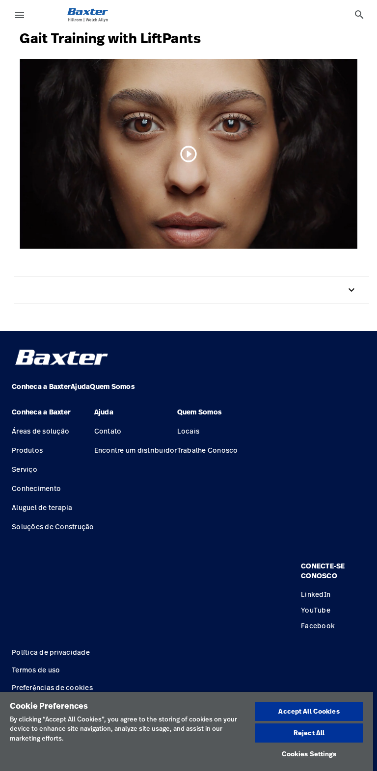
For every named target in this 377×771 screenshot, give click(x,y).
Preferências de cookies (52, 687)
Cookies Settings (309, 753)
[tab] (359, 15)
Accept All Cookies (308, 711)
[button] (53, 416)
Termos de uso (36, 669)
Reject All (309, 732)
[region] (186, 731)
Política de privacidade (51, 652)
